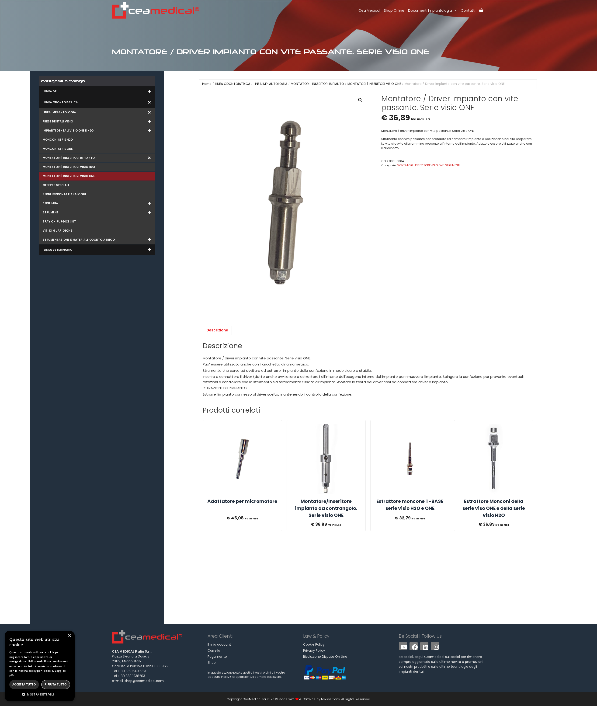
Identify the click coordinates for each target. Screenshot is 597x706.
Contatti (468, 10)
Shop (212, 662)
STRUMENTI (452, 165)
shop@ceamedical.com (144, 680)
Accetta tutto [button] (24, 684)
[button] (360, 100)
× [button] (69, 636)
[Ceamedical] (156, 10)
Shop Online (394, 10)
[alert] (40, 666)
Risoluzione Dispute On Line (325, 656)
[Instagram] (435, 646)
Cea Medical (369, 10)
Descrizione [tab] (217, 330)
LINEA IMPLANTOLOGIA (270, 84)
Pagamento (217, 656)
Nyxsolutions (330, 699)
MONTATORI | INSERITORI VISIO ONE (374, 84)
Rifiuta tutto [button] (56, 684)
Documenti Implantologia (430, 10)
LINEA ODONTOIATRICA (232, 84)
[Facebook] (414, 646)
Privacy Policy (314, 650)
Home (207, 84)
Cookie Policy (314, 644)
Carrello (214, 650)
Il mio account (219, 644)
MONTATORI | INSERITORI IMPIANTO (317, 84)
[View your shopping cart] (481, 10)
